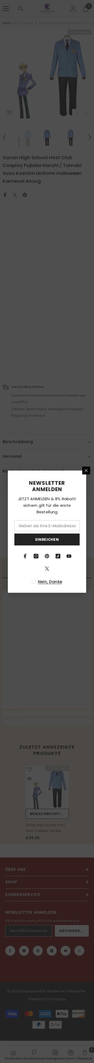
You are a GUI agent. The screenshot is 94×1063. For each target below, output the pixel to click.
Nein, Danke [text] (50, 581)
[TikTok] (57, 555)
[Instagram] (36, 555)
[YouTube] (68, 555)
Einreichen (47, 539)
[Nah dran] (86, 470)
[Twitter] (47, 568)
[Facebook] (25, 555)
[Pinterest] (47, 555)
